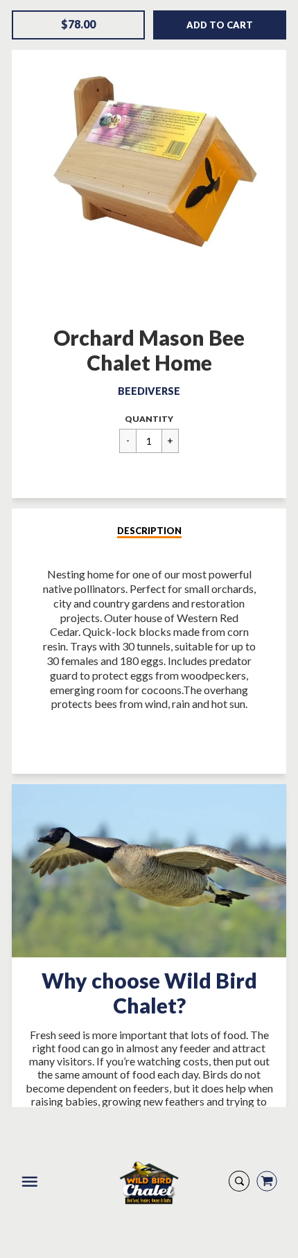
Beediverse (149, 391)
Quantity (149, 419)
